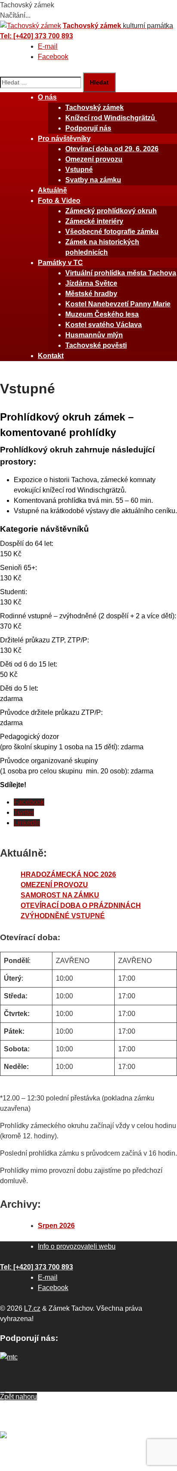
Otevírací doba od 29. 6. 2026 (112, 149)
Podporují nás (88, 128)
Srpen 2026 (56, 1225)
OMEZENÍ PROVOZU (54, 884)
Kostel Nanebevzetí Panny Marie (118, 304)
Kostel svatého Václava (103, 324)
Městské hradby (91, 293)
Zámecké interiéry (94, 221)
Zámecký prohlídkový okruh (111, 211)
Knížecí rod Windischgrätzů (111, 118)
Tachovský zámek (94, 107)
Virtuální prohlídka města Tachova (120, 273)
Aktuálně (52, 190)
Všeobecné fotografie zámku (112, 231)
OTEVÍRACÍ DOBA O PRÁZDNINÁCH (81, 905)
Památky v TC (60, 262)
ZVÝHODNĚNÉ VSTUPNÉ (63, 915)
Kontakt (51, 355)
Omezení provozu (93, 159)
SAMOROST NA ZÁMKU (60, 895)
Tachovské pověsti (96, 345)
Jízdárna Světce (91, 283)
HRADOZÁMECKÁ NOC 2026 (68, 874)
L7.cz (32, 1308)
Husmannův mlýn (94, 335)
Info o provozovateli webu (77, 1246)
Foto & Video (59, 200)
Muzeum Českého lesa (102, 314)
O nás (47, 97)
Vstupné (79, 169)
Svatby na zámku (93, 180)
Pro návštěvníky (64, 138)
